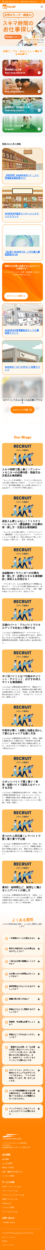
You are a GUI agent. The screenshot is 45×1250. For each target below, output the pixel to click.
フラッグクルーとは (9, 1212)
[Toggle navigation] (41, 6)
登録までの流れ (8, 1167)
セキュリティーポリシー (9, 1237)
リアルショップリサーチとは (13, 1195)
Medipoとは (6, 1203)
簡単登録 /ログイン (13, 37)
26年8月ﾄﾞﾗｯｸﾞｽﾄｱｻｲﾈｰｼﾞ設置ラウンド (22, 368)
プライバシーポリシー (8, 1245)
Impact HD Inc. (17, 1233)
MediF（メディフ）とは (11, 1186)
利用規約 (4, 1241)
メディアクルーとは (9, 1191)
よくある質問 (7, 1163)
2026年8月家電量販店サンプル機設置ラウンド (22, 331)
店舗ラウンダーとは (9, 1199)
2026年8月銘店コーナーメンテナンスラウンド (22, 215)
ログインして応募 (14, 296)
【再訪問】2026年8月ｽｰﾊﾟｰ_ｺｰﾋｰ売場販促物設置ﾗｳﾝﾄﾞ (22, 176)
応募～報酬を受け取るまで (12, 1172)
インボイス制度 (8, 1176)
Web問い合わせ (9, 1222)
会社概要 (5, 1159)
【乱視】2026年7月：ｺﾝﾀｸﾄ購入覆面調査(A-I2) (22, 253)
